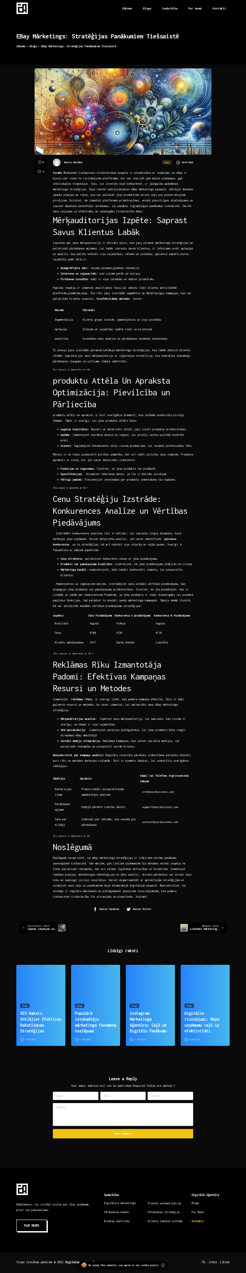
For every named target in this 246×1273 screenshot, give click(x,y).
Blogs (33, 46)
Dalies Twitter (142, 909)
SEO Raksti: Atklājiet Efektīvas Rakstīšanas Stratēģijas (40, 1022)
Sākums (20, 46)
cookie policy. (150, 1265)
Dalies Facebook (109, 909)
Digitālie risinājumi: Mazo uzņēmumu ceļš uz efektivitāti (201, 1022)
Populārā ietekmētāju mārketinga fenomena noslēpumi (95, 1022)
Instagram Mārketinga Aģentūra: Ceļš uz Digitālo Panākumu (148, 1022)
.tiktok (224, 1262)
